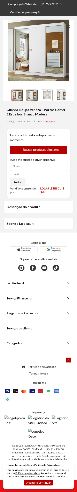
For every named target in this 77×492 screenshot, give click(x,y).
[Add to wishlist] (67, 26)
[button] (22, 12)
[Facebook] (33, 268)
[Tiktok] (56, 268)
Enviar (18, 182)
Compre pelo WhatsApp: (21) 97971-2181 (35, 4)
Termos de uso (38, 373)
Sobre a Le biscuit (20, 223)
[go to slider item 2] (47, 95)
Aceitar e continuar (38, 482)
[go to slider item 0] (17, 95)
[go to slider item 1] (32, 95)
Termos (57, 469)
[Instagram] (21, 268)
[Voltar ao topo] (68, 360)
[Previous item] (7, 95)
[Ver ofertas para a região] (72, 12)
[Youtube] (44, 268)
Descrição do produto (23, 207)
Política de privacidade (42, 366)
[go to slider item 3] (61, 95)
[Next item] (69, 95)
